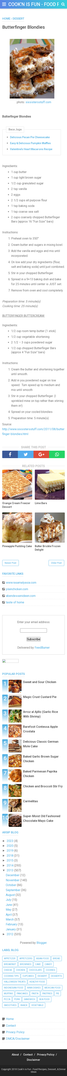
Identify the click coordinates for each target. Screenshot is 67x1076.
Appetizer (9, 958)
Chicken (20, 970)
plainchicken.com (17, 589)
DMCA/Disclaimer (18, 1038)
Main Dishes (34, 987)
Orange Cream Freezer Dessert (16, 505)
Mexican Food (52, 987)
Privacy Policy (15, 1032)
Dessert (42, 976)
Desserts (56, 976)
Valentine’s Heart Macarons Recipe (31, 149)
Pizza (7, 999)
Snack (23, 1005)
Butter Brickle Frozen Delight (47, 548)
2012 (10, 934)
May (9, 909)
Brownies (25, 964)
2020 (10, 846)
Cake (38, 964)
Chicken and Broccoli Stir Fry (43, 786)
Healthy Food (37, 981)
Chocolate (35, 970)
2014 (10, 865)
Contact (11, 1025)
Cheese (8, 970)
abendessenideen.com (21, 596)
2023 (10, 841)
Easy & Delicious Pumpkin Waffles (30, 143)
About (15, 1054)
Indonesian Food (13, 987)
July (9, 900)
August (11, 895)
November (13, 880)
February (12, 924)
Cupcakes (28, 976)
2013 (10, 870)
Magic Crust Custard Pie (39, 697)
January (11, 929)
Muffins (8, 993)
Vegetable (37, 1005)
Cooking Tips (11, 976)
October (11, 885)
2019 (10, 850)
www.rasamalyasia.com (21, 582)
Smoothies (10, 1005)
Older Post (56, 563)
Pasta (35, 993)
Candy (48, 964)
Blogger (41, 943)
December (13, 875)
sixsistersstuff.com (38, 102)
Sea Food (44, 999)
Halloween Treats (14, 981)
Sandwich (29, 999)
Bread (56, 958)
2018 (10, 855)
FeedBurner (42, 647)
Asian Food (42, 958)
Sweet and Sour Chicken (39, 682)
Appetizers (25, 958)
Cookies (50, 970)
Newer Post (10, 563)
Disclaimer (33, 1059)
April (9, 914)
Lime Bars (41, 503)
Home (10, 1019)
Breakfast (10, 964)
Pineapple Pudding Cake (17, 546)
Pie (57, 993)
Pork (17, 999)
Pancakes (22, 993)
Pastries (47, 993)
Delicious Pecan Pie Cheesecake (30, 137)
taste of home (15, 602)
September (13, 890)
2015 (10, 860)
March (10, 919)
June (9, 905)
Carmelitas (30, 801)
